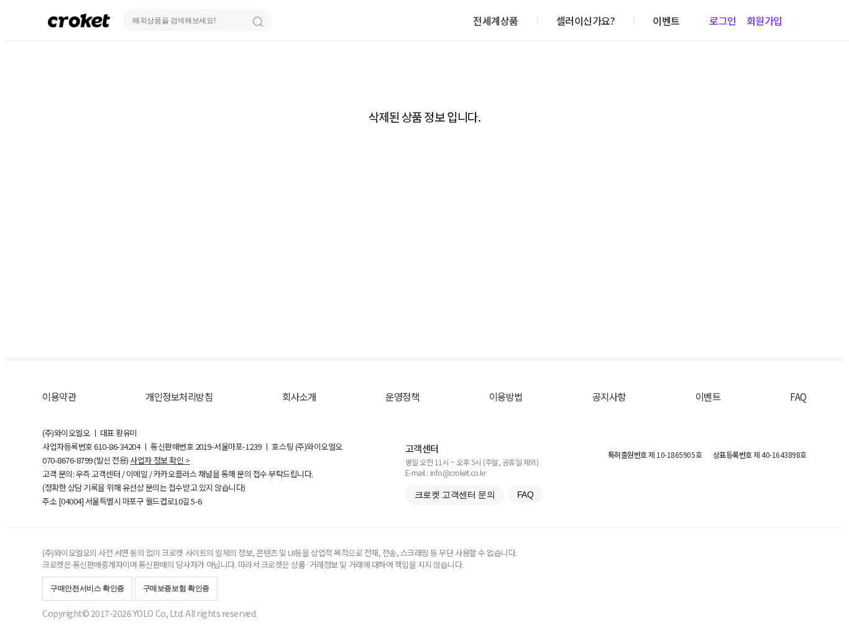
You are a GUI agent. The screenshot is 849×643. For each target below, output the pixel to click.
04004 (71, 501)
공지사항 (609, 396)
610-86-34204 (117, 446)
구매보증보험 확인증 (176, 588)
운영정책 (402, 396)
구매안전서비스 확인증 (87, 588)
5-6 (196, 501)
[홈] (79, 20)
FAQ (798, 396)
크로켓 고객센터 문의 (455, 494)
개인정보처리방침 (179, 396)
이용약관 (59, 396)
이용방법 (506, 396)
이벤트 (708, 396)
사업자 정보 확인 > (160, 460)
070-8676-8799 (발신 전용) (85, 460)
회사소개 (299, 396)
